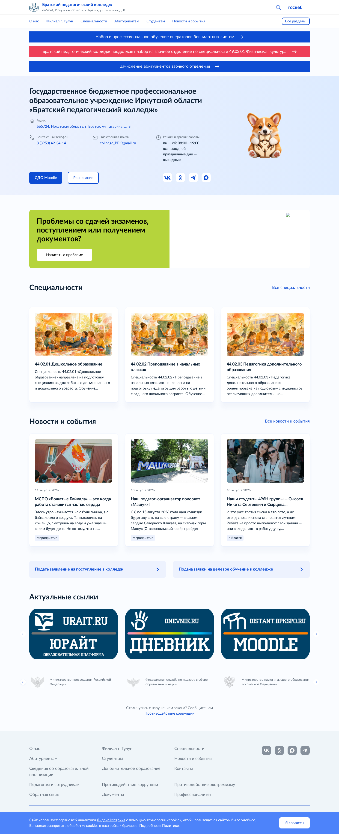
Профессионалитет (193, 795)
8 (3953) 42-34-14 (51, 143)
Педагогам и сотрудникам (54, 785)
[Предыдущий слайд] (23, 682)
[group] (73, 634)
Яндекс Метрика (111, 820)
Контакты (183, 769)
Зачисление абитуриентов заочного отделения (165, 66)
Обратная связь (44, 795)
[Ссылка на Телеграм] (193, 178)
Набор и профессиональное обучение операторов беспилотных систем (164, 37)
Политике (170, 826)
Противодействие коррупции (169, 713)
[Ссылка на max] (292, 750)
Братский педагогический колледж (77, 5)
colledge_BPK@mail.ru (118, 143)
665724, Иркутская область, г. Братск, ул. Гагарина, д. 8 (84, 126)
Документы (113, 795)
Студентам (155, 21)
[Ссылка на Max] (206, 178)
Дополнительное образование (131, 769)
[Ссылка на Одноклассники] (180, 178)
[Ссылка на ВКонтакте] (266, 750)
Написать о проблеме (64, 255)
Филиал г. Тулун (59, 21)
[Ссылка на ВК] (167, 178)
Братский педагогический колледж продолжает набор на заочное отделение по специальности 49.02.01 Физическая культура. (164, 52)
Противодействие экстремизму (204, 785)
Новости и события (188, 21)
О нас (34, 21)
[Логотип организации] (34, 7)
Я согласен (294, 823)
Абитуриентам (126, 21)
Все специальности (291, 288)
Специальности (93, 21)
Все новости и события (287, 421)
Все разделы (295, 21)
